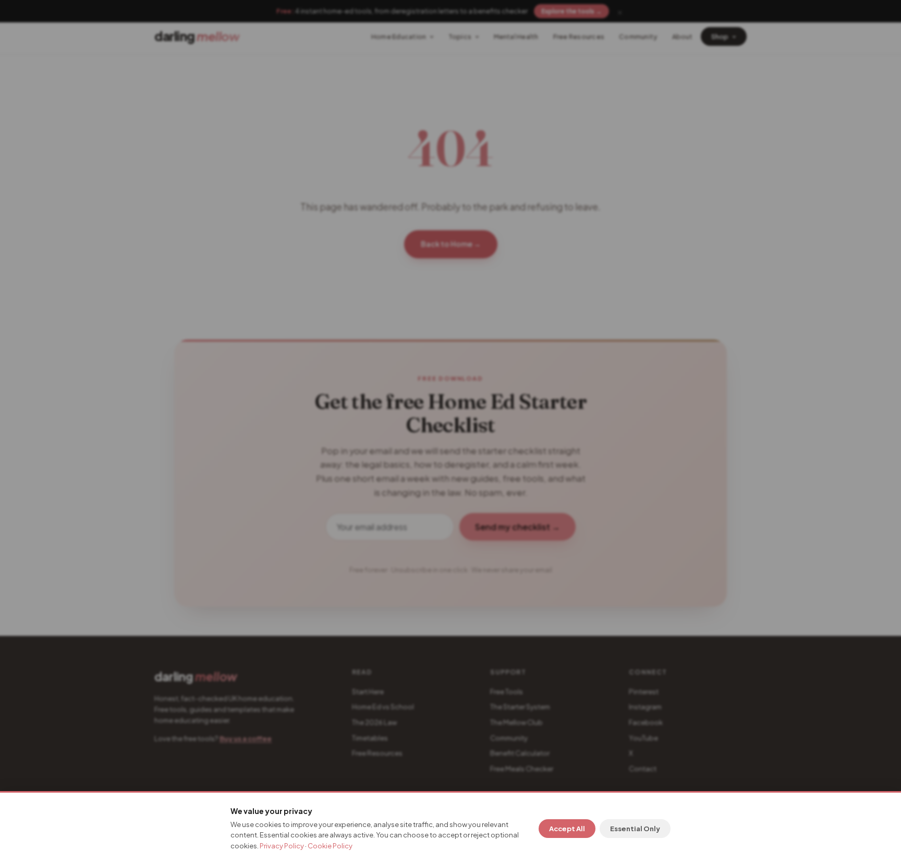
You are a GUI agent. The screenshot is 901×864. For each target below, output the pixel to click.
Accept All (567, 828)
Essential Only (635, 828)
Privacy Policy (282, 846)
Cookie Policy (330, 846)
